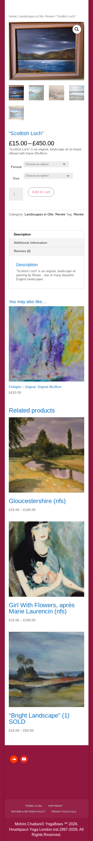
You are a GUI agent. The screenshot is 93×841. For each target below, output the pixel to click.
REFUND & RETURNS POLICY (28, 811)
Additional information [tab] (30, 243)
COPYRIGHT (55, 806)
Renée (79, 214)
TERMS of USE (33, 806)
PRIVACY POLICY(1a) (64, 811)
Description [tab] (22, 234)
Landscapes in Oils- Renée (36, 16)
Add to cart (41, 192)
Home (13, 16)
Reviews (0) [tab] (22, 251)
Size (16, 178)
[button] (76, 29)
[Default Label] (14, 759)
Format (16, 167)
